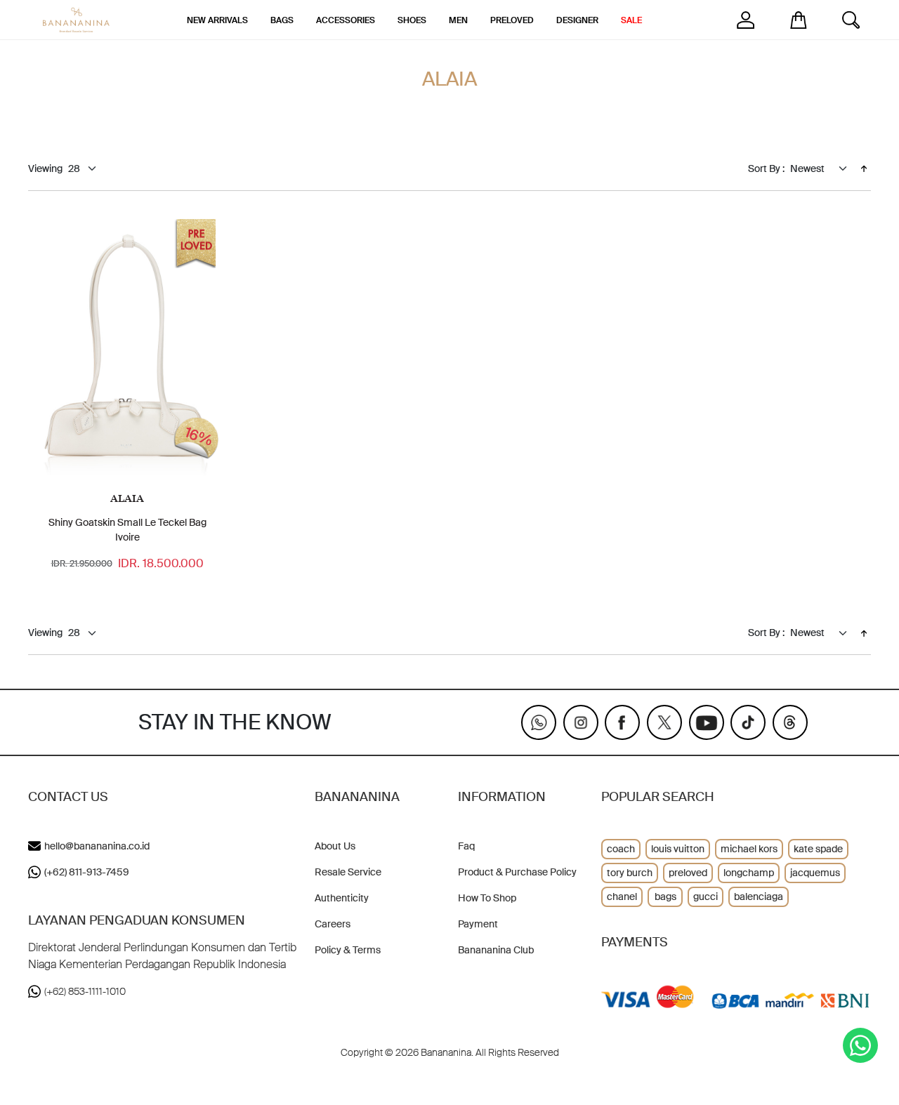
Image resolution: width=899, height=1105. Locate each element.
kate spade (818, 848)
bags (665, 896)
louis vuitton (677, 848)
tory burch (629, 872)
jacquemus (815, 872)
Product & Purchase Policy (517, 872)
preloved (688, 872)
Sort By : (766, 168)
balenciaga (758, 896)
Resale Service (348, 872)
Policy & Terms (348, 950)
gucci (705, 896)
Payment (478, 924)
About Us (335, 846)
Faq (466, 846)
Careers (332, 924)
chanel (622, 896)
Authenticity (342, 898)
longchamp (748, 872)
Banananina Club (496, 950)
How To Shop (487, 898)
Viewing (45, 168)
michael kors (749, 848)
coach (621, 848)
